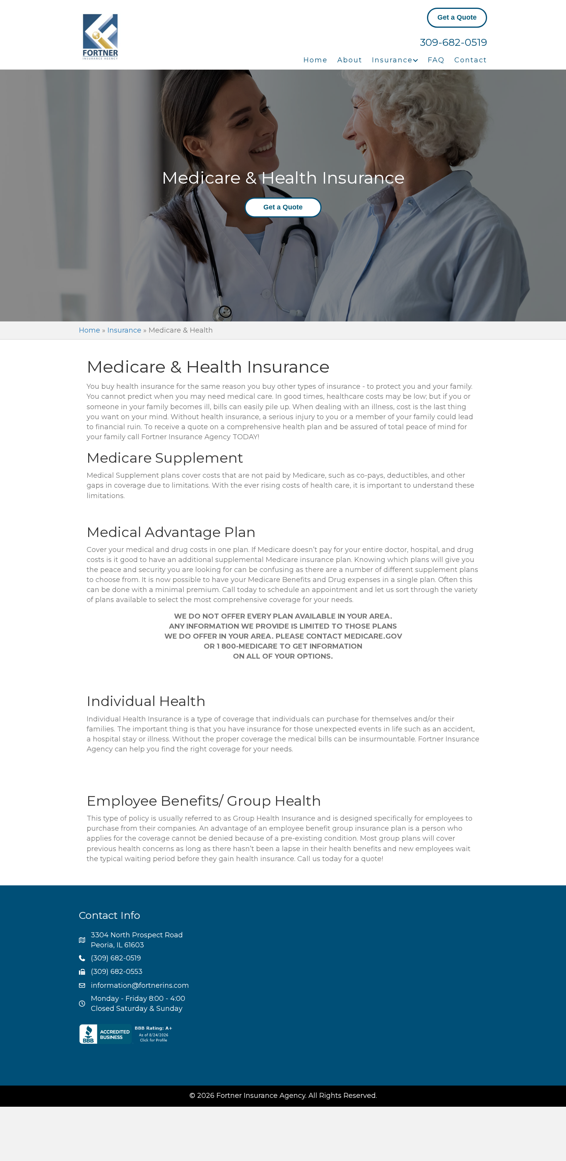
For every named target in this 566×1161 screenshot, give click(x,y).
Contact (470, 60)
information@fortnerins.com (140, 985)
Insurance (392, 60)
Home (315, 60)
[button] (415, 60)
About (349, 60)
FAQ (436, 60)
